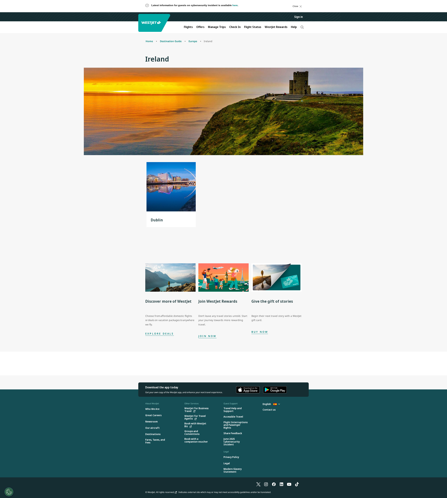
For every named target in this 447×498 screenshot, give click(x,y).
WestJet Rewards (276, 27)
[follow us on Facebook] (274, 484)
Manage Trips (217, 27)
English (267, 404)
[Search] (302, 27)
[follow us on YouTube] (289, 484)
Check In (235, 27)
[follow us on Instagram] (266, 484)
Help (294, 27)
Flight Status (252, 27)
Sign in (298, 17)
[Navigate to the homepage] (154, 23)
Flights (188, 27)
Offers (200, 27)
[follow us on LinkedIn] (281, 484)
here (235, 5)
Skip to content (6, 9)
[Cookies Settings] (9, 492)
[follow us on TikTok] (297, 484)
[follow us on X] (258, 484)
